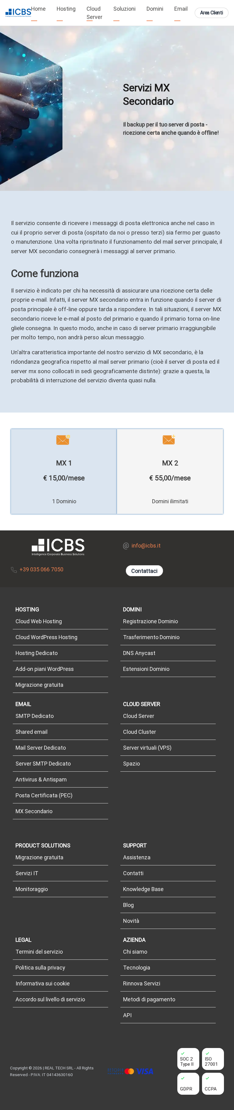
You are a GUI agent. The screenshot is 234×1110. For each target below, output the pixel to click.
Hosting (66, 8)
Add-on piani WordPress (45, 668)
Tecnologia (136, 967)
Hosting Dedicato (37, 653)
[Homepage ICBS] (18, 13)
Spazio (131, 763)
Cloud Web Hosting (39, 621)
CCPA (211, 1089)
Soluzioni (124, 8)
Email (181, 8)
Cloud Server (94, 12)
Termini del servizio (39, 951)
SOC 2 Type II (186, 1061)
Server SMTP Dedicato (43, 763)
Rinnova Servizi (141, 983)
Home (38, 8)
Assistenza (137, 857)
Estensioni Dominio (146, 668)
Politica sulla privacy (40, 967)
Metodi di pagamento (149, 999)
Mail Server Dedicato (41, 747)
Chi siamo (135, 951)
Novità (131, 920)
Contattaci (144, 570)
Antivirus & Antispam (41, 779)
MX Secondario (34, 811)
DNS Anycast (139, 653)
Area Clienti (211, 12)
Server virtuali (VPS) (147, 747)
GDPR (186, 1089)
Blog (128, 904)
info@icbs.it (146, 545)
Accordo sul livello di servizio (50, 999)
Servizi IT (27, 873)
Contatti (133, 873)
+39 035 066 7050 (41, 569)
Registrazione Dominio (150, 621)
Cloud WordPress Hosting (46, 637)
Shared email (32, 731)
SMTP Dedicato (35, 715)
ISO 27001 (211, 1061)
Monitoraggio (32, 889)
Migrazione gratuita (39, 684)
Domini (155, 8)
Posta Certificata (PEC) (44, 795)
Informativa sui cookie (43, 983)
